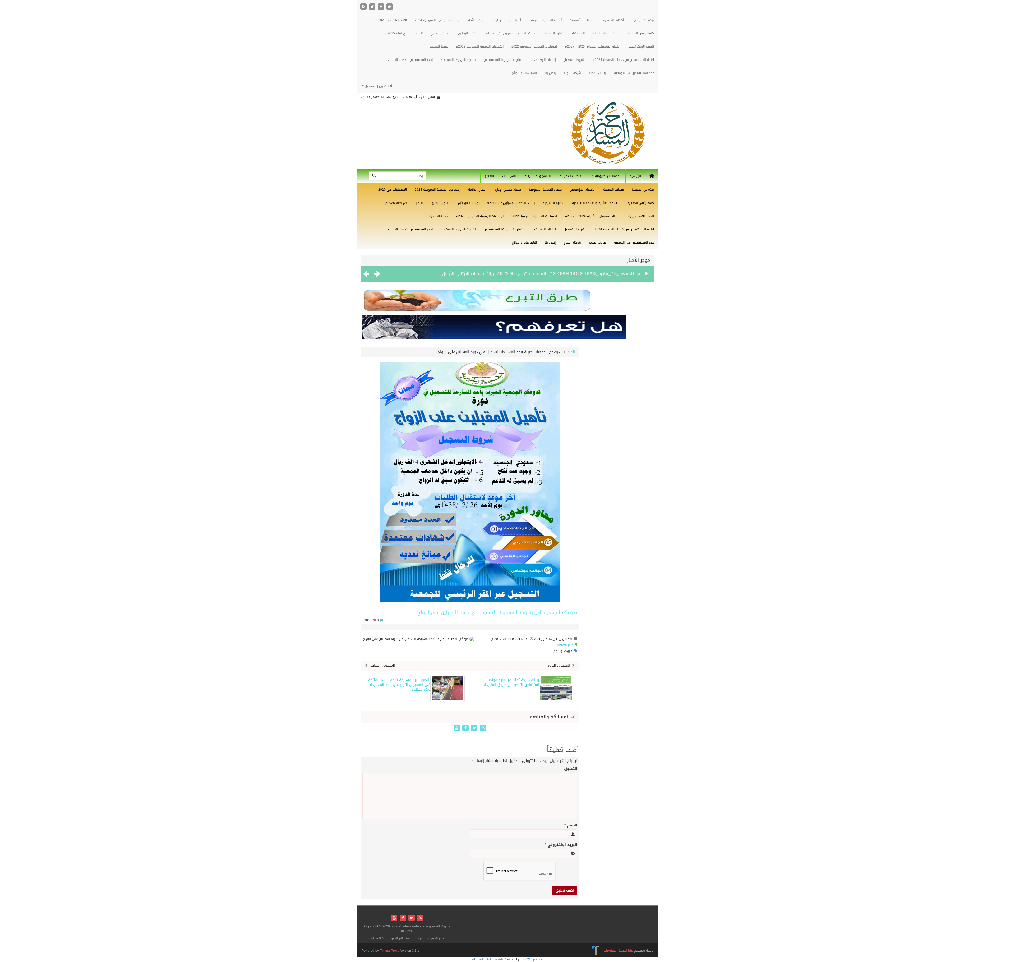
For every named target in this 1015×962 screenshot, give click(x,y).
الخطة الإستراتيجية (641, 46)
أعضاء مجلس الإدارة (507, 20)
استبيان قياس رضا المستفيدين (505, 60)
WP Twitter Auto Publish (487, 959)
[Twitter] (372, 7)
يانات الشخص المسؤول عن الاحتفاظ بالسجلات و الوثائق (496, 33)
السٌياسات (509, 176)
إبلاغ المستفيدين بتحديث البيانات (410, 60)
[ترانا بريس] (596, 951)
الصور (570, 352)
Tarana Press (389, 951)
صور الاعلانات (564, 645)
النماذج (489, 176)
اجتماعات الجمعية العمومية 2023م (480, 46)
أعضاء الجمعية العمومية (545, 20)
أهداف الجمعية (613, 20)
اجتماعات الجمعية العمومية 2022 (534, 46)
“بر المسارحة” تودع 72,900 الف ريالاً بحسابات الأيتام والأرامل (497, 273)
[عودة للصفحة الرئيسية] (608, 138)
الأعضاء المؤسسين (582, 20)
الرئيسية (635, 176)
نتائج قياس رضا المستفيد (458, 60)
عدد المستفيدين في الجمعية (634, 73)
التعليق (570, 769)
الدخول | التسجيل (377, 86)
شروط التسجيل (574, 60)
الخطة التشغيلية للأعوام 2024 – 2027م (592, 46)
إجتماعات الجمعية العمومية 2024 (437, 20)
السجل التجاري (440, 33)
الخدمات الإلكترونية (607, 176)
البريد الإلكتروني (561, 845)
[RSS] (364, 7)
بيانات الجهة (597, 73)
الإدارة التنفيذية (553, 33)
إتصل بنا (550, 73)
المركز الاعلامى (572, 176)
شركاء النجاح (572, 73)
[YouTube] (389, 7)
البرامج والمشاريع (539, 176)
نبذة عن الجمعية (643, 20)
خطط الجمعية (438, 46)
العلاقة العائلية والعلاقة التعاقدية (595, 33)
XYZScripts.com (533, 959)
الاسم (570, 825)
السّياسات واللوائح (524, 73)
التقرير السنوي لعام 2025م (404, 33)
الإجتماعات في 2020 (392, 20)
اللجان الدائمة (477, 20)
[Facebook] (381, 7)
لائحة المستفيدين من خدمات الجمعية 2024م (623, 60)
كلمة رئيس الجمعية (640, 33)
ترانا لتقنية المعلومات (618, 951)
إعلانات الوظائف (545, 60)
